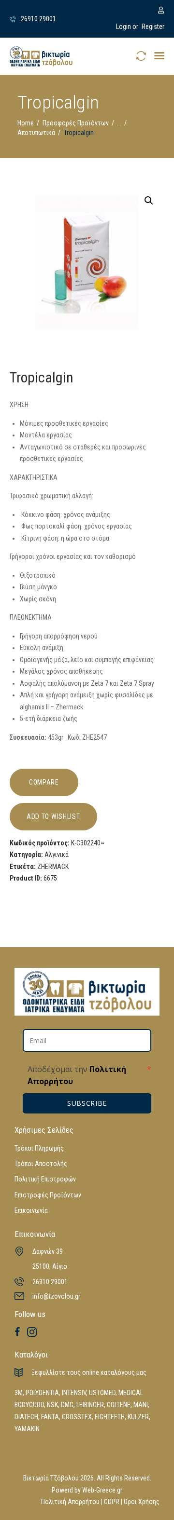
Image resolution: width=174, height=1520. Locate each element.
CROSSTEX (77, 1417)
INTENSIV (74, 1393)
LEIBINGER (90, 1405)
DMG (67, 1405)
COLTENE (118, 1405)
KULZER (138, 1417)
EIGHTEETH (110, 1417)
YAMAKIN (27, 1429)
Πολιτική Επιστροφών (45, 1179)
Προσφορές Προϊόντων (76, 123)
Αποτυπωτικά (36, 132)
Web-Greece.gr (102, 1490)
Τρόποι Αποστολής (40, 1163)
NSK (52, 1405)
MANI (140, 1405)
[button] (159, 56)
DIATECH (26, 1417)
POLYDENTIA (42, 1393)
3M (18, 1393)
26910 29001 (50, 1282)
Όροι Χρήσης (142, 1502)
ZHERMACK (53, 866)
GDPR (111, 1502)
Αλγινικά (56, 854)
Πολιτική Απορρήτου (70, 1502)
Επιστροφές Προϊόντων (47, 1195)
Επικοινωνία (31, 1210)
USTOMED (102, 1393)
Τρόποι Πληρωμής (39, 1148)
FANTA (50, 1417)
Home (25, 123)
